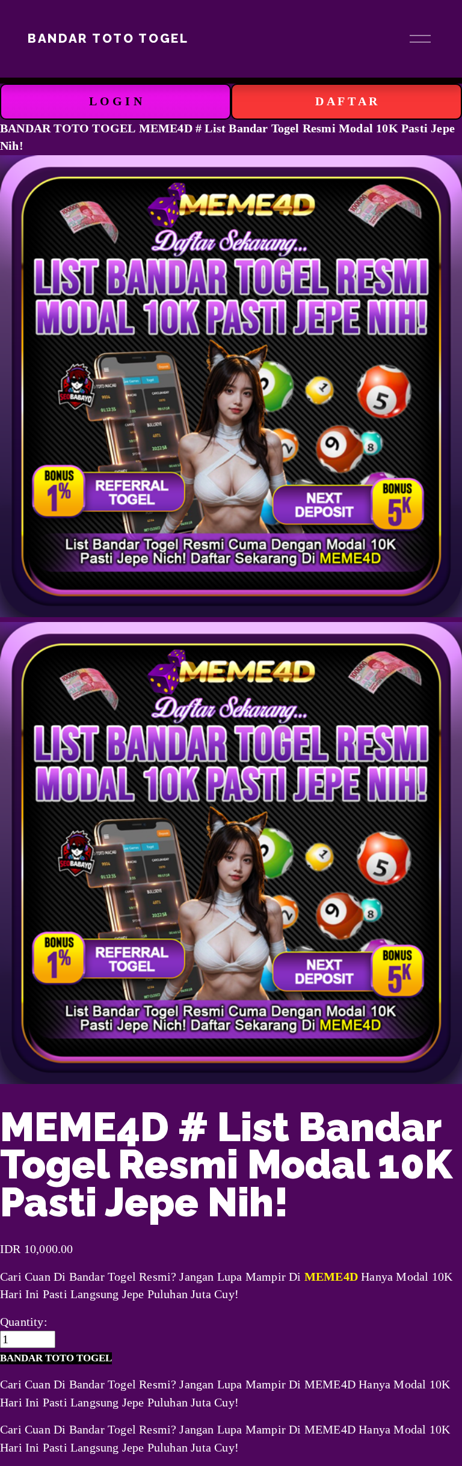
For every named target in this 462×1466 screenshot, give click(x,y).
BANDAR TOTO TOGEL (108, 38)
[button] (56, 1358)
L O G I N (115, 101)
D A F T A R (346, 101)
